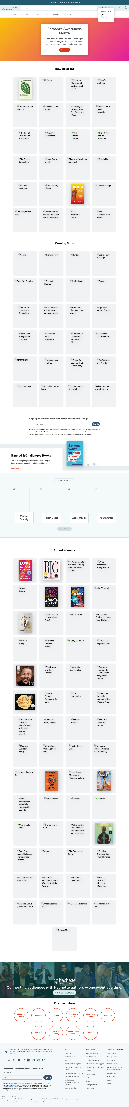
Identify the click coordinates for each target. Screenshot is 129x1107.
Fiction (56, 1015)
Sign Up (96, 424)
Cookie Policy (111, 1060)
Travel (90, 1033)
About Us (67, 14)
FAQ (87, 1078)
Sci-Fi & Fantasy (56, 1033)
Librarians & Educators (93, 1060)
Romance (38, 1033)
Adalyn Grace (106, 517)
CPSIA (109, 1080)
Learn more (15, 468)
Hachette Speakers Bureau (95, 1067)
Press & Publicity (70, 1088)
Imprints (56, 14)
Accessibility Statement (72, 1076)
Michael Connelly (24, 517)
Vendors (88, 1081)
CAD (106, 17)
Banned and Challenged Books (72, 1068)
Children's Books (21, 1015)
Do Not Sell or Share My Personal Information (115, 1068)
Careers (88, 1071)
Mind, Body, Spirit (73, 1015)
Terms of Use (111, 1053)
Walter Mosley (79, 517)
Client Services (91, 1057)
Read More (64, 50)
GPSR (109, 1083)
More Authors (63, 529)
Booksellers (90, 1088)
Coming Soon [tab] (64, 243)
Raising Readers (91, 1085)
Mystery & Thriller (90, 1015)
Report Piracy (111, 1073)
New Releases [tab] (64, 69)
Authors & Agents (92, 1053)
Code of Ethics (112, 1064)
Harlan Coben (51, 517)
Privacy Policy (112, 1057)
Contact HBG (90, 1074)
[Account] (119, 8)
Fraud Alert (111, 1076)
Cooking (38, 1015)
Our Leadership (69, 1057)
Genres (14, 14)
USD (106, 14)
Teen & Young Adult (73, 1033)
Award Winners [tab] (64, 550)
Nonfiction (108, 1015)
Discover (36, 14)
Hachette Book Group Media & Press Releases (71, 1082)
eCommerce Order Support (95, 1064)
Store (46, 14)
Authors (25, 14)
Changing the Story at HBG (73, 1073)
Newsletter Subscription (72, 1064)
